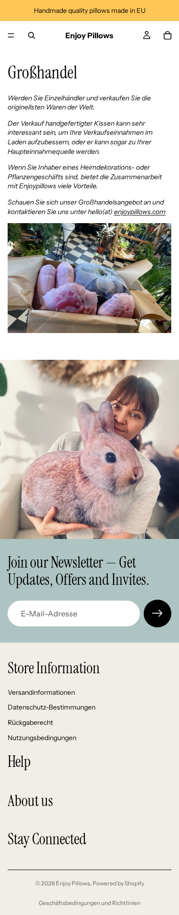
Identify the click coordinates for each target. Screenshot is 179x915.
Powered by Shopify (118, 883)
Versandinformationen (41, 692)
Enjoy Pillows (73, 883)
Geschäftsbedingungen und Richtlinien (89, 902)
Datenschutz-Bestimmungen (51, 707)
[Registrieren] (157, 613)
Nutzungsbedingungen (42, 737)
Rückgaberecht (30, 722)
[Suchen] (31, 35)
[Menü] (11, 35)
